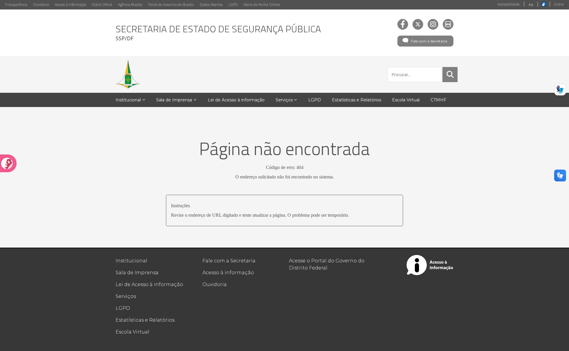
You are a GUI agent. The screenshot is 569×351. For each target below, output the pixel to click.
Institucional (131, 261)
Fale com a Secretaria (429, 41)
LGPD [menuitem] (314, 100)
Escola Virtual (132, 332)
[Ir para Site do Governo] (128, 74)
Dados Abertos (211, 4)
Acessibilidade (509, 4)
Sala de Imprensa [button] (174, 100)
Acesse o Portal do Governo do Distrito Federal (327, 264)
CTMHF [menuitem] (438, 100)
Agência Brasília (130, 4)
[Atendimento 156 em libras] (560, 89)
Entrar (559, 4)
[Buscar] (450, 74)
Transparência (16, 4)
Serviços (126, 296)
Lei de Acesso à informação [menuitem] (236, 100)
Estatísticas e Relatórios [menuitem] (356, 100)
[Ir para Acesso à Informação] (430, 265)
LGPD (233, 4)
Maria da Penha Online (262, 4)
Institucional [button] (128, 100)
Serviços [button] (284, 100)
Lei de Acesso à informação (149, 284)
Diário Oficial (102, 4)
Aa (531, 4)
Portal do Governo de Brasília (171, 4)
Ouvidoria (41, 4)
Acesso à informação (228, 272)
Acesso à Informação (70, 4)
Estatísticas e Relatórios (145, 320)
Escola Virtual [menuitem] (406, 100)
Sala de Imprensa (137, 272)
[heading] (218, 32)
